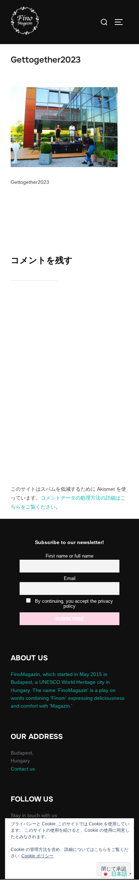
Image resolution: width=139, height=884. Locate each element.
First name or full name (69, 556)
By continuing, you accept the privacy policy (73, 604)
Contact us (23, 769)
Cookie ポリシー (37, 855)
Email (70, 578)
